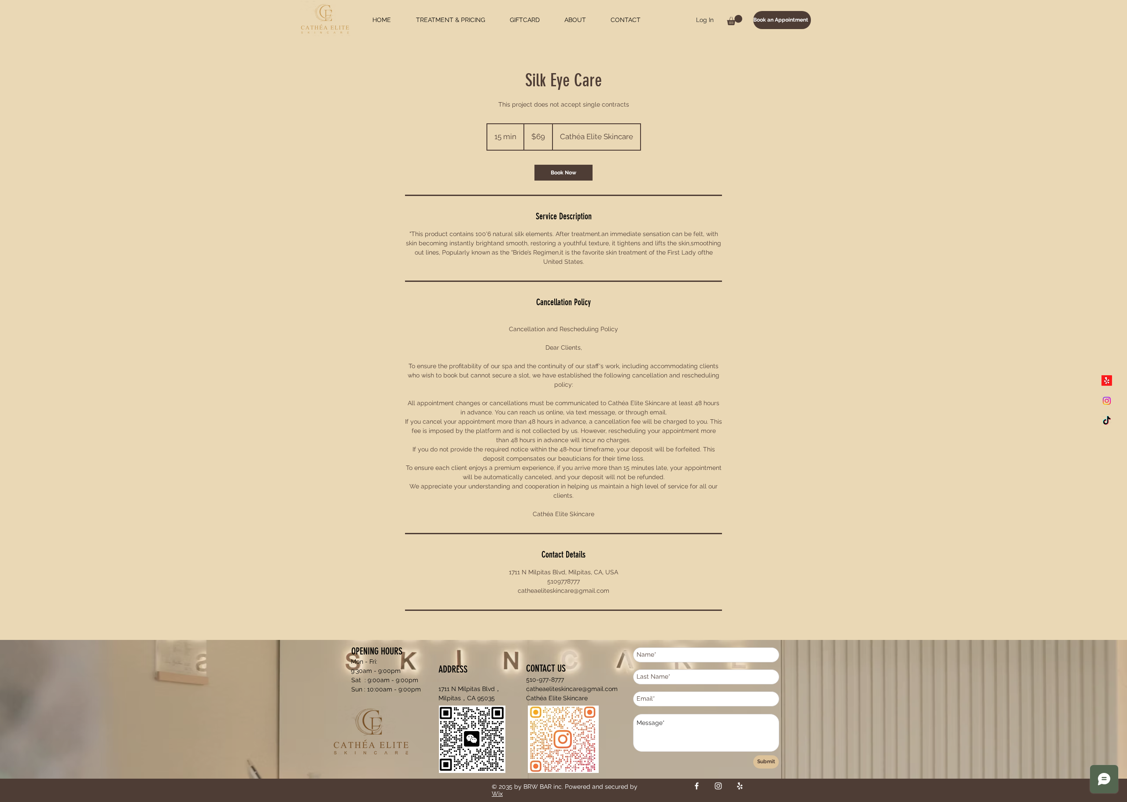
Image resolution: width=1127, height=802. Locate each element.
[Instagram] (1106, 400)
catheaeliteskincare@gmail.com (572, 688)
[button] (734, 20)
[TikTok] (1106, 421)
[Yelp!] (1106, 380)
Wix (497, 793)
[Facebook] (696, 786)
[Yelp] (739, 786)
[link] (563, 173)
